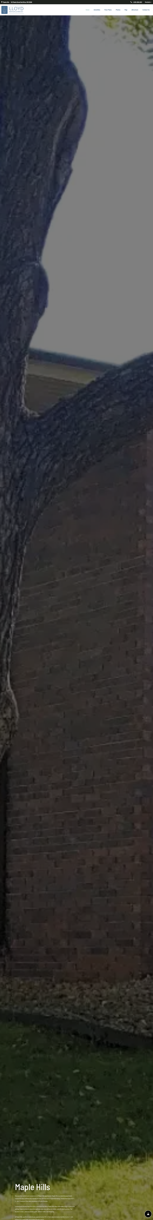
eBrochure (134, 8)
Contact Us (146, 8)
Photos (118, 8)
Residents (148, 2)
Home (87, 8)
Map (126, 8)
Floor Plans (108, 8)
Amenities (97, 8)
